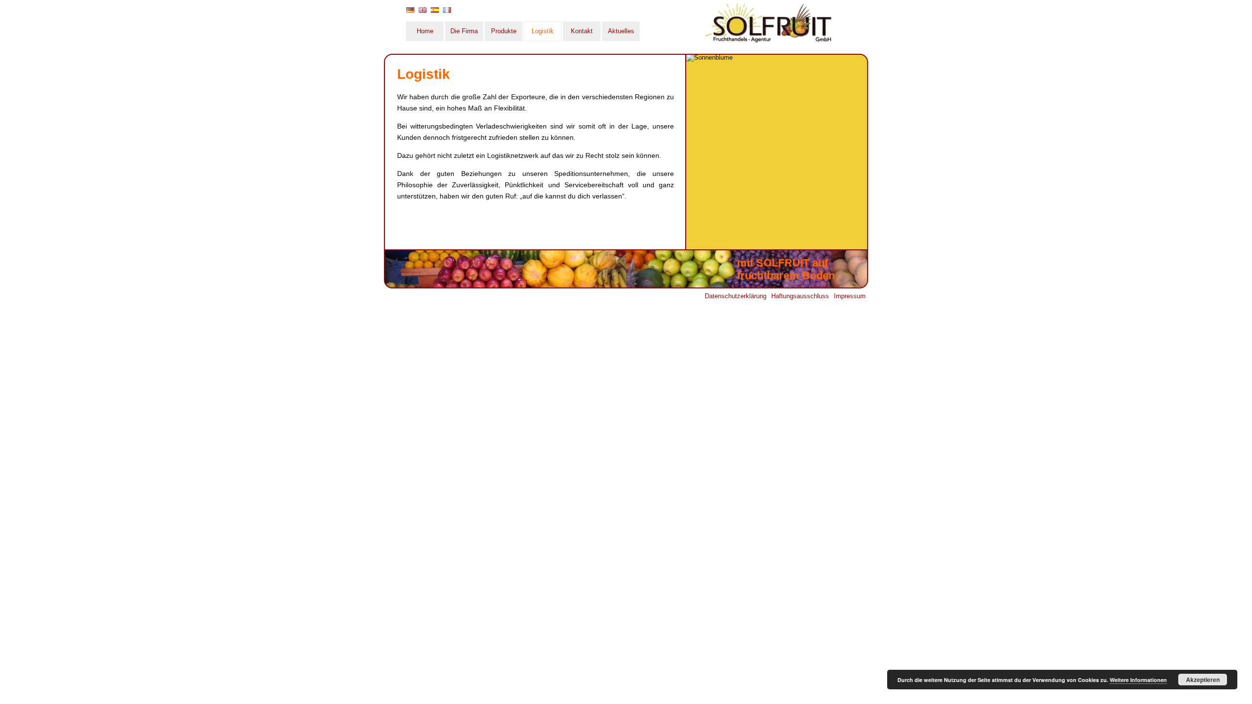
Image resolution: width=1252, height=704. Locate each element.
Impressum (850, 296)
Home (425, 31)
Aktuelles (621, 31)
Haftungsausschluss (800, 296)
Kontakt (582, 31)
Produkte (503, 31)
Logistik (543, 31)
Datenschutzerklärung (735, 296)
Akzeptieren (1203, 679)
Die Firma (464, 31)
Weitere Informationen (1138, 679)
